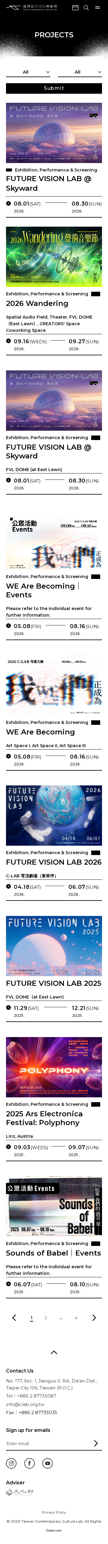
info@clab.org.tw (25, 1404)
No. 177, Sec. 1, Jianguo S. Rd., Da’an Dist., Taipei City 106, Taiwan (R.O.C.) (51, 1384)
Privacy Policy (54, 1512)
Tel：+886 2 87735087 (31, 1396)
